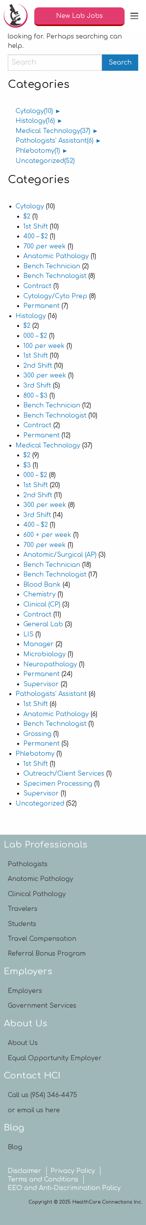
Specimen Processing (57, 783)
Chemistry (39, 594)
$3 (27, 465)
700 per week (44, 246)
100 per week (44, 346)
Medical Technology (53, 131)
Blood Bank (42, 584)
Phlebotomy (38, 150)
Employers (25, 990)
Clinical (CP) (41, 604)
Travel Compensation (42, 938)
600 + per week (47, 534)
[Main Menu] (134, 16)
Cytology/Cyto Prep (55, 296)
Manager (38, 644)
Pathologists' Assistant (54, 140)
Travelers (22, 908)
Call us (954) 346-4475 (42, 1095)
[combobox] (55, 62)
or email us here (34, 1110)
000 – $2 (35, 335)
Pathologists (27, 864)
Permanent (41, 305)
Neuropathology (50, 664)
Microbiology (44, 654)
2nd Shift (37, 365)
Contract (37, 286)
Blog (15, 1147)
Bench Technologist (54, 276)
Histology (35, 120)
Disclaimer (24, 1170)
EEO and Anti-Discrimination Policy (64, 1188)
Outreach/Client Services (63, 773)
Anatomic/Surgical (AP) (60, 554)
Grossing (37, 733)
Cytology (34, 111)
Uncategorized (45, 160)
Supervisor (41, 684)
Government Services (42, 1005)
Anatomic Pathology (56, 256)
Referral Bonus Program (47, 953)
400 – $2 (35, 236)
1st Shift (35, 226)
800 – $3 (35, 395)
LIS (28, 634)
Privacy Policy (73, 1170)
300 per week (44, 375)
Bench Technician (51, 266)
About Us (23, 1043)
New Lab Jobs (79, 15)
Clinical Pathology (37, 894)
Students (22, 924)
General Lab (43, 624)
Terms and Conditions (43, 1179)
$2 (26, 216)
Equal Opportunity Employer (55, 1058)
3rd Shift (37, 385)
